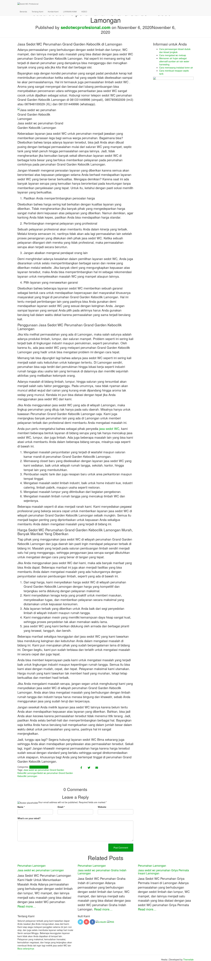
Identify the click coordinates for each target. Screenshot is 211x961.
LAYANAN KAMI (70, 11)
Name (21, 806)
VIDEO (84, 11)
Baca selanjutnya (25, 948)
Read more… (26, 906)
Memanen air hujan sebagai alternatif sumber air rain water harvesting (174, 61)
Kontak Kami (53, 11)
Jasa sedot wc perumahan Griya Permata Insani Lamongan (163, 871)
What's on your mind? (29, 818)
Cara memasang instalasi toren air (176, 67)
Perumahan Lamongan (38, 767)
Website (102, 806)
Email (61, 806)
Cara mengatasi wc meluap (172, 55)
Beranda (23, 11)
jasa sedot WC (109, 428)
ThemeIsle (188, 959)
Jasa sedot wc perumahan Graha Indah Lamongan (102, 871)
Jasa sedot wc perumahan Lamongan (40, 870)
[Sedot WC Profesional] (100, 4)
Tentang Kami (37, 11)
